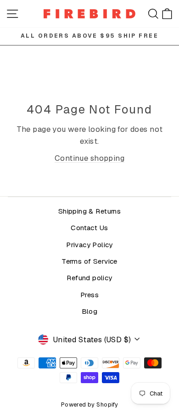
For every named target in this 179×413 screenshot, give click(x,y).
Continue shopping (89, 158)
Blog (90, 311)
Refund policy (89, 278)
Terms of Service (89, 261)
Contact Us (89, 227)
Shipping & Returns (89, 211)
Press (89, 295)
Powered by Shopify (89, 404)
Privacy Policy (89, 244)
